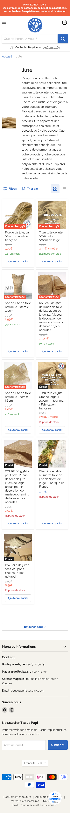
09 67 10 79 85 (51, 47)
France (33, 763)
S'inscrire (58, 745)
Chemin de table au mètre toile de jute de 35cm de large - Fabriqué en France (52, 479)
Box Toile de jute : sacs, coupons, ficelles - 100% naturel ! (17, 570)
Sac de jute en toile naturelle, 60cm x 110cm (18, 306)
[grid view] (55, 188)
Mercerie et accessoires (25, 801)
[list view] (64, 188)
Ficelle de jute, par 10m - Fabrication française (17, 236)
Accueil (7, 56)
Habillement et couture (17, 796)
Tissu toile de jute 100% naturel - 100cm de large (51, 236)
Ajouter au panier (18, 261)
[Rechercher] (63, 38)
